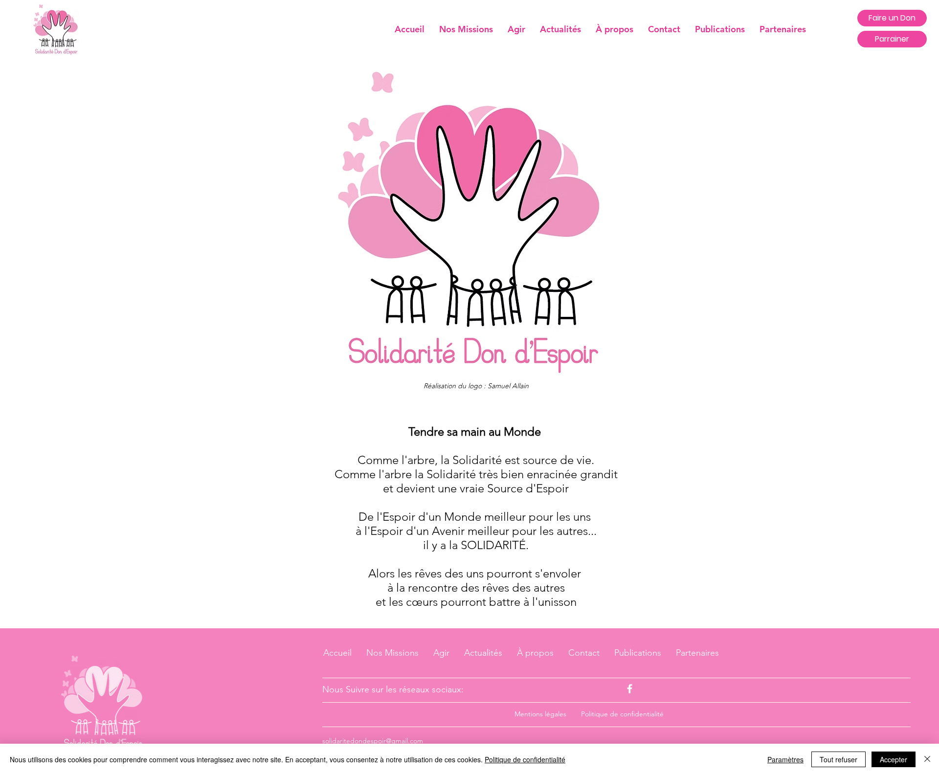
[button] (614, 29)
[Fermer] (927, 759)
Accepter (893, 759)
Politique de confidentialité (525, 759)
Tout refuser (838, 759)
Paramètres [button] (785, 759)
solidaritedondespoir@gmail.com (372, 740)
